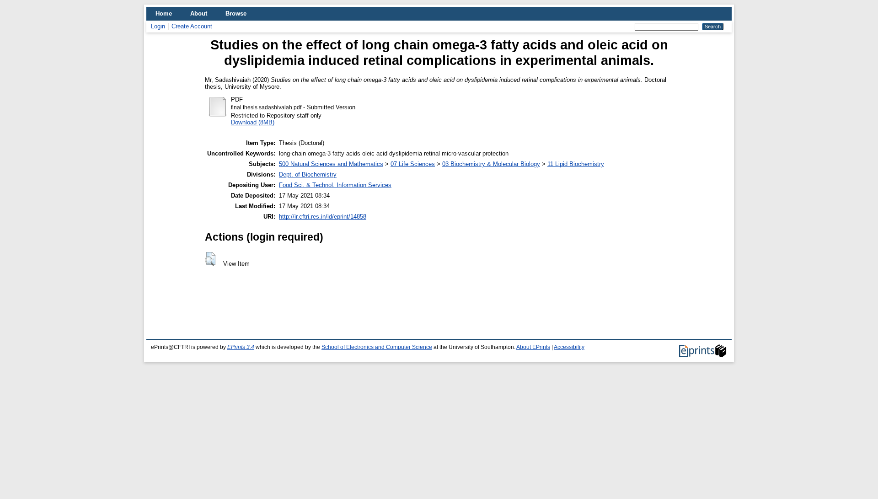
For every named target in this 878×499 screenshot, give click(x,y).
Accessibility (569, 347)
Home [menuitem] (163, 13)
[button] (210, 259)
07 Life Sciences (413, 164)
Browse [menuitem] (235, 13)
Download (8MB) (252, 122)
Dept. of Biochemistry (308, 174)
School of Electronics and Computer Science (376, 347)
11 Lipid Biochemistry (575, 164)
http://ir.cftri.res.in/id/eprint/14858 (322, 216)
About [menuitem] (198, 13)
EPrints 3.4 (240, 347)
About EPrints (533, 347)
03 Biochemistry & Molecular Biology (491, 164)
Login (158, 26)
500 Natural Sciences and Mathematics (331, 164)
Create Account (191, 26)
